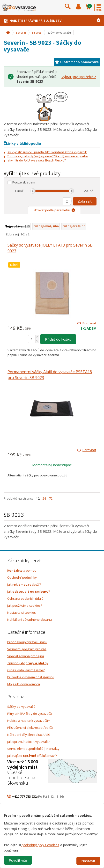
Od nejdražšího (73, 226)
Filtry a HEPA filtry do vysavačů (29, 713)
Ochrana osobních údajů (25, 598)
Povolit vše (18, 860)
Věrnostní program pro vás (26, 649)
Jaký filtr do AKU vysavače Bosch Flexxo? (36, 160)
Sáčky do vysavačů (21, 706)
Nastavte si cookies (21, 612)
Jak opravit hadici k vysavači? (28, 741)
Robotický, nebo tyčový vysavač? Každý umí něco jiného (47, 156)
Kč (21, 191)
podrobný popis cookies (40, 845)
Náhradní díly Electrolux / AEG (29, 734)
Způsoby (27, 663)
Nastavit (88, 860)
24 (44, 498)
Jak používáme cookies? (24, 605)
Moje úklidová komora (23, 684)
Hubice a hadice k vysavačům (29, 720)
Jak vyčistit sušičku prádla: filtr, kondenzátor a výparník (47, 152)
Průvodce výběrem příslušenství (30, 677)
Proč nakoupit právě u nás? (27, 642)
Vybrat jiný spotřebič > (78, 76)
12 (37, 498)
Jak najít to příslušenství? (32, 755)
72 (50, 498)
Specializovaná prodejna (25, 656)
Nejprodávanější (17, 226)
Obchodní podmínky (22, 577)
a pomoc (21, 570)
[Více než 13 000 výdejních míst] (72, 770)
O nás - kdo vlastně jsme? (26, 670)
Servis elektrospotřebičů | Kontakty (33, 748)
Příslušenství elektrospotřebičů (30, 727)
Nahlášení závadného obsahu (29, 619)
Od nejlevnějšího (46, 226)
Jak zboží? (24, 584)
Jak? (28, 591)
